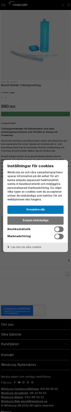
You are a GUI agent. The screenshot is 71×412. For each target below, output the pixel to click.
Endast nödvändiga (35, 220)
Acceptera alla (35, 209)
